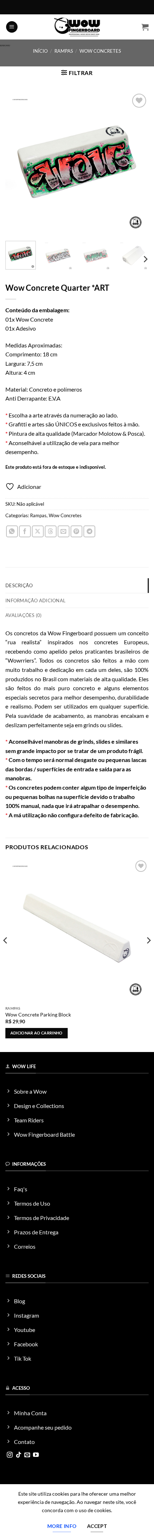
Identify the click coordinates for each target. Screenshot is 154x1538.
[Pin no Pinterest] (76, 531)
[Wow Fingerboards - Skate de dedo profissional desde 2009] (77, 27)
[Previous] (17, 163)
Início (40, 51)
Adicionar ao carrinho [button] (36, 1032)
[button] (12, 27)
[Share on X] (38, 531)
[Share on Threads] (51, 531)
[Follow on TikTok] (18, 1455)
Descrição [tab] (19, 585)
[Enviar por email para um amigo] (63, 531)
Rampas (63, 51)
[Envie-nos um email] (27, 1455)
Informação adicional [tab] (35, 600)
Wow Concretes (100, 51)
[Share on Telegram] (89, 531)
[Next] (136, 163)
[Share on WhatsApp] (12, 531)
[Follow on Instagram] (10, 1455)
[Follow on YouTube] (36, 1455)
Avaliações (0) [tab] (23, 615)
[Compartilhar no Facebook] (25, 531)
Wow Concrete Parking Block (38, 1015)
